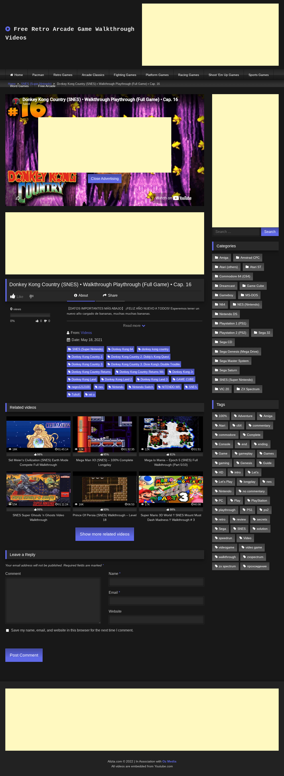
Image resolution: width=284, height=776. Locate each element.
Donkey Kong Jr (182, 371)
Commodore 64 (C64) (234, 276)
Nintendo (117, 387)
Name (114, 574)
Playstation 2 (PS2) (232, 332)
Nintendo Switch (142, 387)
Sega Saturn (228, 370)
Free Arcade (46, 86)
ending (263, 444)
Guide (267, 463)
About (83, 295)
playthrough (227, 510)
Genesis (246, 463)
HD (221, 472)
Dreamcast (227, 286)
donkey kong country (155, 349)
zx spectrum (227, 566)
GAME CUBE (185, 379)
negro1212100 (81, 387)
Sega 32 (264, 332)
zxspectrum (255, 557)
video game (254, 547)
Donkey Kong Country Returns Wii (142, 371)
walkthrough (227, 557)
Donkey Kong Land (84, 379)
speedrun (225, 538)
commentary (261, 425)
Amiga (223, 257)
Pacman (38, 75)
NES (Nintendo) (248, 304)
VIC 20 (224, 389)
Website (115, 611)
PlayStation (259, 500)
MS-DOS (251, 295)
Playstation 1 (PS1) (232, 323)
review (241, 519)
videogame (226, 547)
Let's (255, 472)
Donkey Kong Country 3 (87, 364)
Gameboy (226, 295)
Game (223, 453)
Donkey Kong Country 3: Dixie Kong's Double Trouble (145, 364)
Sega (222, 528)
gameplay (245, 453)
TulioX (76, 394)
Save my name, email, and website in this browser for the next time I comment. (72, 630)
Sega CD (225, 342)
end (244, 444)
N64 (222, 304)
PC (221, 500)
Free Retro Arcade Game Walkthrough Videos (69, 33)
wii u (92, 394)
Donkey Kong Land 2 (118, 379)
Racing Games (188, 75)
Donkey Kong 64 (122, 349)
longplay (249, 481)
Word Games (19, 86)
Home (18, 75)
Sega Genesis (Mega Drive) (238, 351)
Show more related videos (105, 534)
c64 (239, 425)
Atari (222, 425)
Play (237, 500)
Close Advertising (105, 179)
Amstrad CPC (250, 257)
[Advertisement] (210, 35)
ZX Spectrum (250, 389)
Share (112, 295)
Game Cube (255, 286)
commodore (227, 435)
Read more (132, 325)
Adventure (245, 416)
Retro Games (62, 75)
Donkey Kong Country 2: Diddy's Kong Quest (140, 356)
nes (101, 387)
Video (247, 538)
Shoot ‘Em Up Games (224, 75)
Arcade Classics (93, 75)
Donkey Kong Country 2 (87, 356)
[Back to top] (270, 762)
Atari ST (255, 267)
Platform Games (157, 75)
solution (262, 528)
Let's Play (225, 481)
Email (114, 592)
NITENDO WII (171, 387)
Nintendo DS (228, 314)
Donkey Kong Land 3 (154, 379)
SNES (193, 387)
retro (222, 519)
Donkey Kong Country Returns (91, 371)
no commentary (254, 491)
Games (269, 453)
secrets (262, 519)
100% (223, 416)
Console (224, 444)
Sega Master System (234, 361)
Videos (86, 333)
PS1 (249, 510)
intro (238, 472)
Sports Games (258, 75)
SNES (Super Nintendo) (87, 349)
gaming (224, 463)
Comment (13, 574)
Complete (253, 435)
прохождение (257, 566)
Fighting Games (125, 75)
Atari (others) (228, 267)
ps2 (266, 510)
